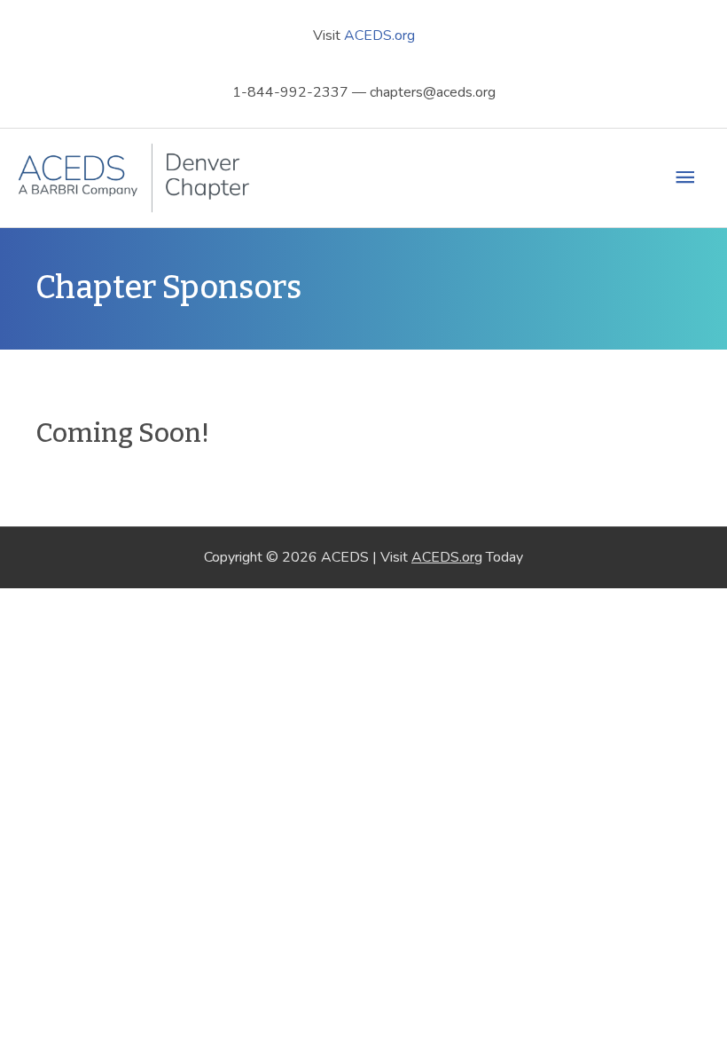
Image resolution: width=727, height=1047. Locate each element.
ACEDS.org (379, 35)
